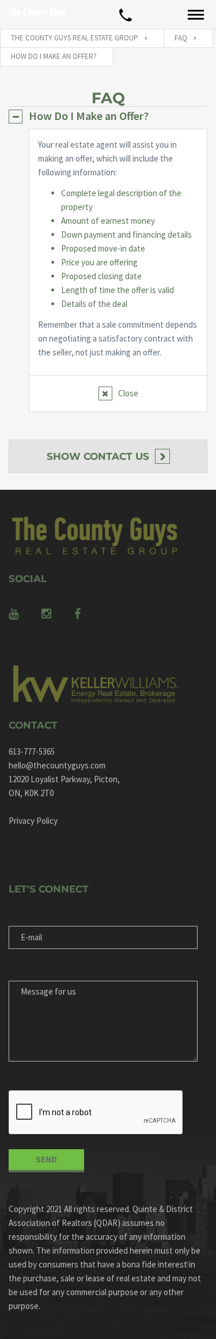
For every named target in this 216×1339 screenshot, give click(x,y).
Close (128, 393)
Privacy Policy (33, 820)
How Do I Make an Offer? (89, 115)
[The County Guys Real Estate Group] (37, 14)
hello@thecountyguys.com (57, 765)
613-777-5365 (32, 751)
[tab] (108, 116)
